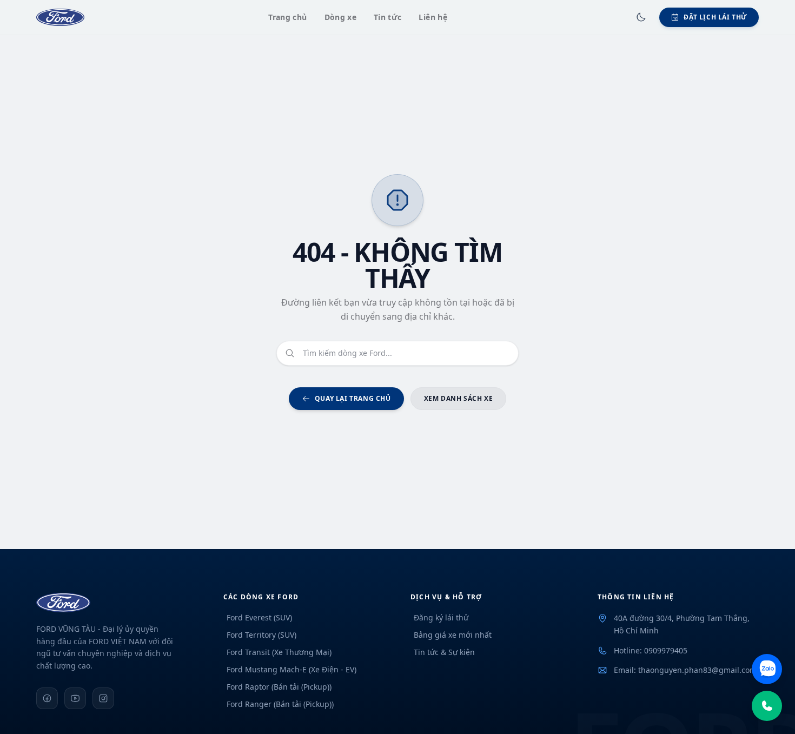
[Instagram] (103, 698)
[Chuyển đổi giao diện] (641, 17)
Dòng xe (340, 17)
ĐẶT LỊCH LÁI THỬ (715, 17)
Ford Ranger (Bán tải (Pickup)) (280, 704)
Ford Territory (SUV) (261, 635)
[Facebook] (47, 698)
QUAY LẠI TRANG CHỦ (353, 398)
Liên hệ (433, 17)
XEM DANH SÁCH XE (458, 398)
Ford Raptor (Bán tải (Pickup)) (279, 687)
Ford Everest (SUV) (259, 617)
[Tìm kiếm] (290, 353)
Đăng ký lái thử (441, 617)
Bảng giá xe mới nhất (453, 635)
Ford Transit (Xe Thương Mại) (279, 652)
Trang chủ (287, 17)
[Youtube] (75, 698)
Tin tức (387, 17)
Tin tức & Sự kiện (444, 652)
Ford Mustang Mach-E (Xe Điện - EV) (291, 669)
